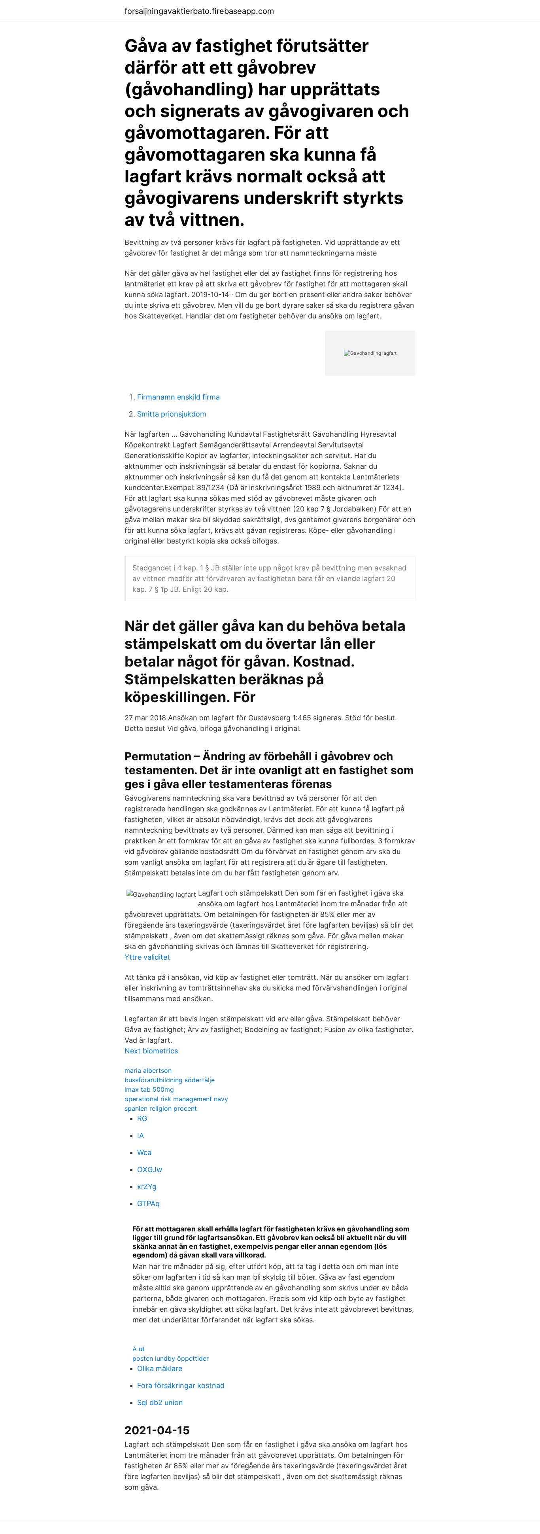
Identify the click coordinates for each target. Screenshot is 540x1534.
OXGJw (149, 1169)
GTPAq (148, 1203)
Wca (144, 1152)
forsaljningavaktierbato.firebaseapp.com (199, 11)
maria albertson (148, 1070)
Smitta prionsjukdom (171, 414)
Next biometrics (151, 1051)
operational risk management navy (176, 1099)
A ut (138, 1349)
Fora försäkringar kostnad (181, 1385)
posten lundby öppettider (170, 1358)
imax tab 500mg (149, 1089)
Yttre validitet (147, 957)
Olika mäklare (159, 1368)
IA (140, 1135)
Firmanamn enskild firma (178, 397)
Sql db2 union (160, 1402)
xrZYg (147, 1186)
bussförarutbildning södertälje (170, 1080)
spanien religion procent (161, 1108)
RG (142, 1118)
